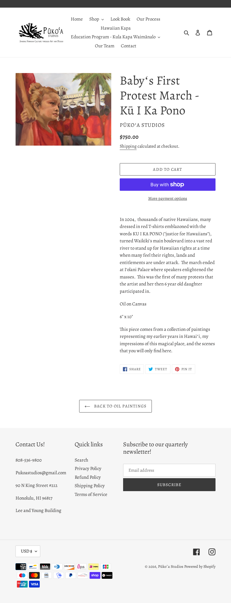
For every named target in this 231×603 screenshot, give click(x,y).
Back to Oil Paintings (119, 406)
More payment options (167, 198)
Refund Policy (88, 477)
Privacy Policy (88, 468)
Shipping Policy (90, 485)
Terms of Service (91, 494)
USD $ (26, 551)
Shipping (128, 146)
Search (81, 460)
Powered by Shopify (200, 566)
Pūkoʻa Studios (170, 566)
